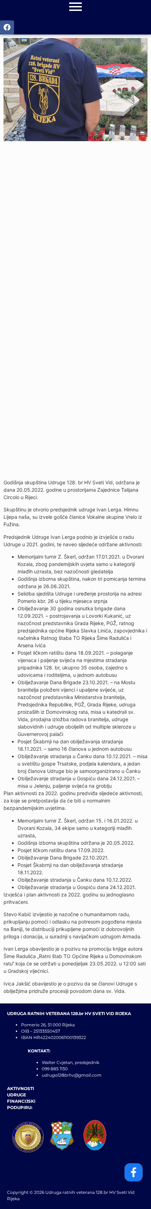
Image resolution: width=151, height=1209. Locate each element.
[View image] (75, 89)
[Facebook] (7, 27)
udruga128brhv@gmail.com (71, 1075)
